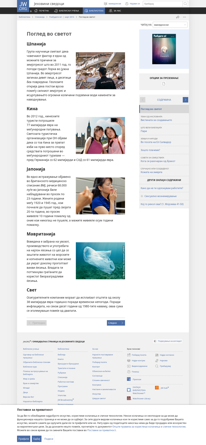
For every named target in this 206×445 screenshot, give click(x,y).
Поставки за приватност (101, 430)
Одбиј (36, 438)
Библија (61, 354)
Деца (25, 392)
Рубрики (62, 372)
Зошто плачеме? (150, 150)
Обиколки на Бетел (101, 371)
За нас (95, 348)
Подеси (48, 438)
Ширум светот (99, 398)
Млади (26, 387)
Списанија (39, 17)
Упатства (62, 395)
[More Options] (184, 17)
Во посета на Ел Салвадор (156, 140)
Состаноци (97, 375)
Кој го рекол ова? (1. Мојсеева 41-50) (162, 204)
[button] (66, 10)
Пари (151, 129)
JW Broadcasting (66, 400)
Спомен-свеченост (101, 380)
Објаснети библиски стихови (36, 362)
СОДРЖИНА (164, 99)
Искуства (96, 393)
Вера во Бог (28, 396)
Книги (60, 359)
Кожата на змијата (155, 170)
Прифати (23, 438)
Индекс (61, 390)
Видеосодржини (65, 404)
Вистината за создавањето (156, 118)
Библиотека (24, 17)
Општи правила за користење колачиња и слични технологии (148, 426)
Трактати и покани (66, 368)
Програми (63, 386)
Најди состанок (164, 355)
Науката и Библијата (32, 401)
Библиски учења (31, 348)
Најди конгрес (136, 360)
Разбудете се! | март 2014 (61, 17)
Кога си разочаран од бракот (158, 159)
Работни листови (66, 381)
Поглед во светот (151, 109)
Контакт (96, 366)
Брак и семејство (31, 383)
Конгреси (96, 384)
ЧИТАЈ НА (146, 24)
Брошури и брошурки (68, 363)
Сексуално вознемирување (160, 196)
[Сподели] (178, 17)
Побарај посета (99, 362)
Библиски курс (30, 366)
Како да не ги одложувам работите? (162, 188)
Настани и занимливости (104, 389)
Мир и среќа (29, 378)
